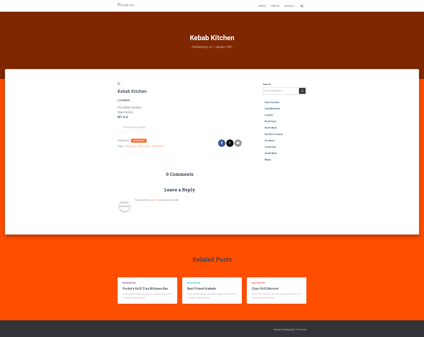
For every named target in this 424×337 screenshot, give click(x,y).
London (269, 115)
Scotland (269, 140)
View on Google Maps (134, 127)
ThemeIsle (301, 329)
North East (270, 121)
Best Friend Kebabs (201, 288)
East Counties (272, 102)
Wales (268, 159)
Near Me (275, 6)
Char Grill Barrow (265, 288)
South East (270, 147)
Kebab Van (130, 146)
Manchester (139, 140)
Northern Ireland (274, 134)
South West (271, 153)
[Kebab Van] (126, 6)
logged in (153, 200)
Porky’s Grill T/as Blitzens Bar (145, 288)
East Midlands (272, 108)
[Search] (302, 91)
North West (157, 146)
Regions (288, 6)
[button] (294, 6)
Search (262, 6)
